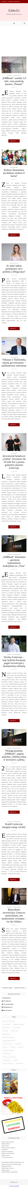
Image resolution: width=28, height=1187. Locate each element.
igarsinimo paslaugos (7, 1151)
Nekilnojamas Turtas (9, 1040)
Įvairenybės (14, 167)
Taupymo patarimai (8, 1050)
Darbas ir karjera (18, 1024)
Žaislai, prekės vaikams (8, 1142)
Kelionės (5, 1030)
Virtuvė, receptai (8, 1063)
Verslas (14, 453)
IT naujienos (14, 357)
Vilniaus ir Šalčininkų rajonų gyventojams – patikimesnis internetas (14, 362)
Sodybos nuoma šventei (8, 1153)
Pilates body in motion (8, 1168)
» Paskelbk (10, 1)
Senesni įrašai (8, 988)
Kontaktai (16, 1)
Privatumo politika (14, 1186)
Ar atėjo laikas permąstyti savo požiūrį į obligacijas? (14, 268)
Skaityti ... (14, 141)
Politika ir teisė (7, 1043)
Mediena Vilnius (6, 1144)
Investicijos (14, 263)
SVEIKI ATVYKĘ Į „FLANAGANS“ (10, 1172)
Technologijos (7, 1053)
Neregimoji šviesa (6, 1166)
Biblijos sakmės (6, 1170)
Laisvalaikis (14, 1030)
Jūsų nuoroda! (7, 1157)
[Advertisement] (14, 39)
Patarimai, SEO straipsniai (8, 1147)
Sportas (5, 1047)
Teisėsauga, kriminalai (9, 1057)
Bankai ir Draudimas (14, 75)
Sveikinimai (5, 1149)
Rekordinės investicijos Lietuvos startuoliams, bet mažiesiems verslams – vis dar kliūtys (14, 915)
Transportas (6, 1060)
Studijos (12, 1047)
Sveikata (20, 1047)
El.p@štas (4, 1)
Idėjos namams (6, 1155)
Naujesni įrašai (19, 988)
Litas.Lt (14, 10)
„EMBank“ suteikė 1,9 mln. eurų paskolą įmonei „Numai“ (14, 81)
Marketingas (6, 1034)
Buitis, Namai (6, 1024)
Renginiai (18, 1043)
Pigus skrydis (5, 1145)
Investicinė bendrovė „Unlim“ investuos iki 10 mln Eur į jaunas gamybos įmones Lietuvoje (14, 462)
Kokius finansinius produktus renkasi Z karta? (14, 173)
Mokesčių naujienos (9, 1037)
